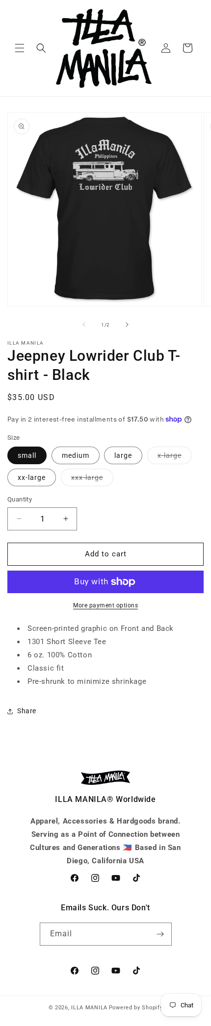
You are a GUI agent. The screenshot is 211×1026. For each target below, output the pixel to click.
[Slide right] (127, 324)
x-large (175, 457)
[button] (19, 48)
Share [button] (26, 711)
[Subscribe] (160, 934)
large (123, 455)
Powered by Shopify (136, 1007)
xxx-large (92, 479)
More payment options (105, 605)
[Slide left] (84, 324)
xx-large (32, 477)
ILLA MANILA (89, 1007)
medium (75, 455)
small (27, 455)
